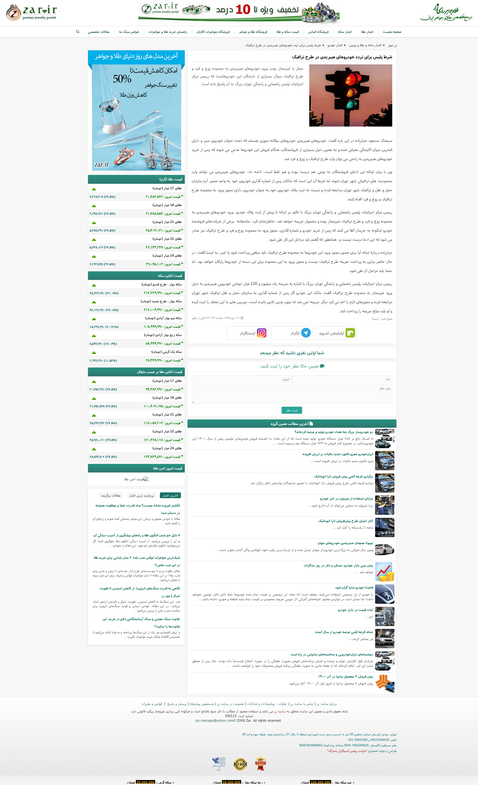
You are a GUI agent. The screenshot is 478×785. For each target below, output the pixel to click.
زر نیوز (392, 45)
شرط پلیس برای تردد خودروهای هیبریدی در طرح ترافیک (283, 45)
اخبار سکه (345, 31)
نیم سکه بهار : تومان (326, 780)
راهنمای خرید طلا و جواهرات (168, 31)
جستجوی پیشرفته (202, 703)
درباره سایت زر (327, 703)
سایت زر (280, 711)
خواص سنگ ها (129, 31)
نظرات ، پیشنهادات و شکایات (267, 703)
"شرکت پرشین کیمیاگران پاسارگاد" (347, 751)
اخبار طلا (367, 31)
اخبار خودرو (335, 45)
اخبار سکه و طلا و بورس (365, 45)
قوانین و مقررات (152, 703)
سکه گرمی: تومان (149, 780)
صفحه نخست (392, 31)
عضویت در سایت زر (230, 703)
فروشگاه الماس (318, 31)
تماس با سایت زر (302, 703)
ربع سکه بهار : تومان (238, 780)
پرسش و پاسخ (176, 703)
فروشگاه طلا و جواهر (253, 31)
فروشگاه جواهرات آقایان (213, 31)
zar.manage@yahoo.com (214, 720)
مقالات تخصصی (99, 31)
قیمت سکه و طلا (288, 31)
